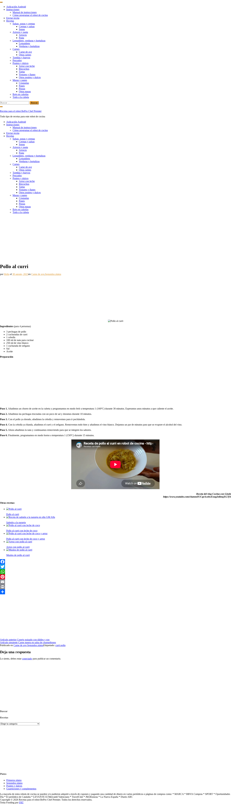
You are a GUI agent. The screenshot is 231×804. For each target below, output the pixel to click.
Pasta (21, 37)
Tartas (22, 71)
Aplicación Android (16, 6)
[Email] (115, 581)
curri (57, 645)
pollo (63, 645)
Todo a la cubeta (21, 97)
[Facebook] (115, 561)
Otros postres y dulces (30, 77)
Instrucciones (12, 9)
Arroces (23, 35)
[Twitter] (115, 566)
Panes (22, 85)
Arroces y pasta (20, 32)
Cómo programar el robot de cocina (30, 15)
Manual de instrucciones (25, 12)
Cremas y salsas (27, 26)
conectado (27, 658)
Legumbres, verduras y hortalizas (29, 40)
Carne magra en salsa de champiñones (28, 642)
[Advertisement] (115, 238)
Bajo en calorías (20, 94)
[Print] (115, 586)
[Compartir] (115, 591)
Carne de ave (25, 52)
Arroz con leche (27, 66)
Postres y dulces (20, 63)
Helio (6, 274)
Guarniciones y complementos (21, 788)
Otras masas (25, 91)
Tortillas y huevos (21, 57)
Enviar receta (12, 18)
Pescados (17, 60)
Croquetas (24, 83)
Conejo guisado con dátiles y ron (25, 639)
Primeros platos (14, 780)
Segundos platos (53, 274)
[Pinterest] (115, 576)
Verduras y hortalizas (29, 46)
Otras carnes (25, 54)
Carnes (16, 49)
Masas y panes (20, 80)
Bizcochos (24, 69)
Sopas (22, 29)
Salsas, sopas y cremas (24, 23)
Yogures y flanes (27, 74)
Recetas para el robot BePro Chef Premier (20, 111)
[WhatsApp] (115, 571)
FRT (21, 802)
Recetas (10, 20)
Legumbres (24, 43)
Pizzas (22, 88)
